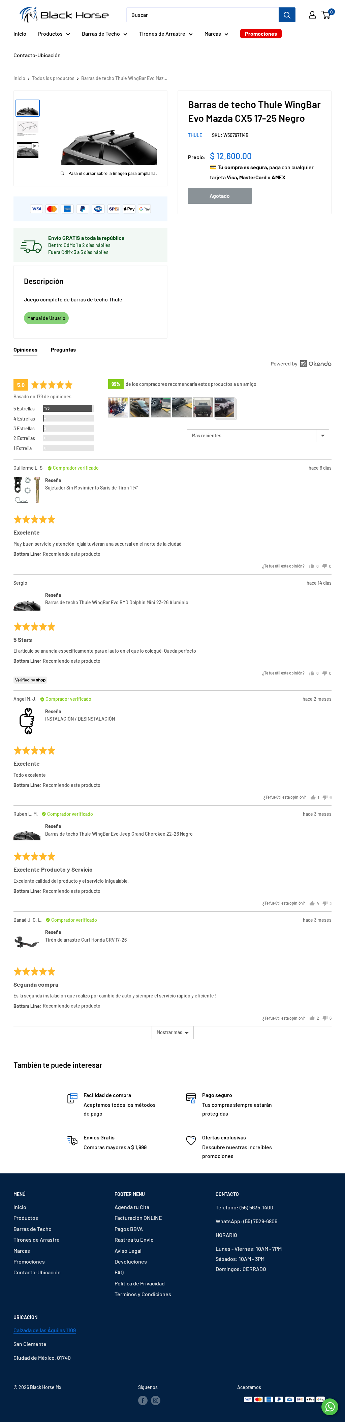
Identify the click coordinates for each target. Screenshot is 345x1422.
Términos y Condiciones (143, 1294)
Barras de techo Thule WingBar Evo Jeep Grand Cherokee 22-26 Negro (119, 834)
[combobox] (202, 14)
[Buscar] (287, 14)
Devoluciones (131, 1261)
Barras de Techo (101, 33)
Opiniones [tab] (25, 349)
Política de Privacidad (140, 1283)
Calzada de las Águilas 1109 (44, 1330)
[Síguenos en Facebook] (143, 1400)
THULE (195, 135)
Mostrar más (169, 1032)
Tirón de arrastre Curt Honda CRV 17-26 (86, 940)
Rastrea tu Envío (134, 1239)
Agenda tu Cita (132, 1207)
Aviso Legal (128, 1250)
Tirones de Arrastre (162, 33)
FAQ (119, 1272)
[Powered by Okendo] (301, 364)
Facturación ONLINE (138, 1217)
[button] (118, 407)
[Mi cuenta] (312, 15)
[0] (326, 15)
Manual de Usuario (46, 318)
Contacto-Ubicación (37, 55)
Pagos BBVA (129, 1229)
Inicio (19, 33)
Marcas (213, 33)
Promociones (261, 33)
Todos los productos (53, 78)
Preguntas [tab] (63, 349)
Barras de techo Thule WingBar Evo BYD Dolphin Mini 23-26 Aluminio (116, 602)
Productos (50, 33)
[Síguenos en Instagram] (155, 1400)
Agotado (220, 195)
